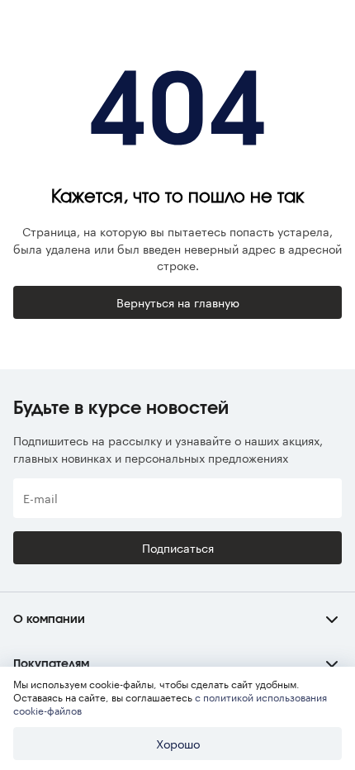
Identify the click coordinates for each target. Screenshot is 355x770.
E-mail (40, 497)
